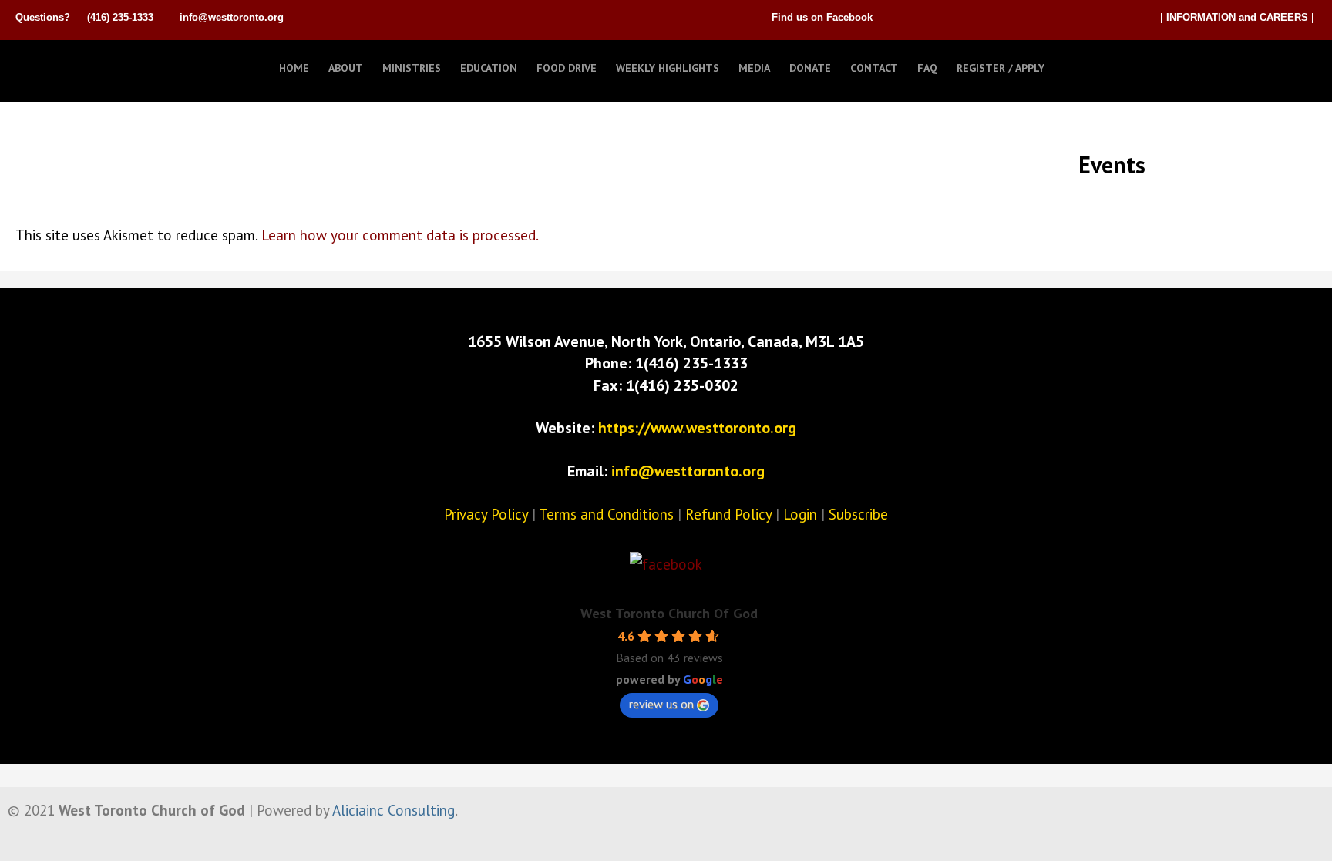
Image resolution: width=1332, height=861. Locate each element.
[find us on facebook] (666, 564)
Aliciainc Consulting (393, 810)
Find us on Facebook (822, 17)
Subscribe (858, 514)
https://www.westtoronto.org (697, 428)
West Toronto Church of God (92, 64)
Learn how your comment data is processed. (400, 235)
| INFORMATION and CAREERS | (1237, 17)
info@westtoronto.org (232, 17)
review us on (661, 703)
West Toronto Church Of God (669, 613)
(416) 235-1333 (120, 17)
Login (800, 514)
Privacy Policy (486, 514)
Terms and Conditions (606, 514)
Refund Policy (728, 514)
